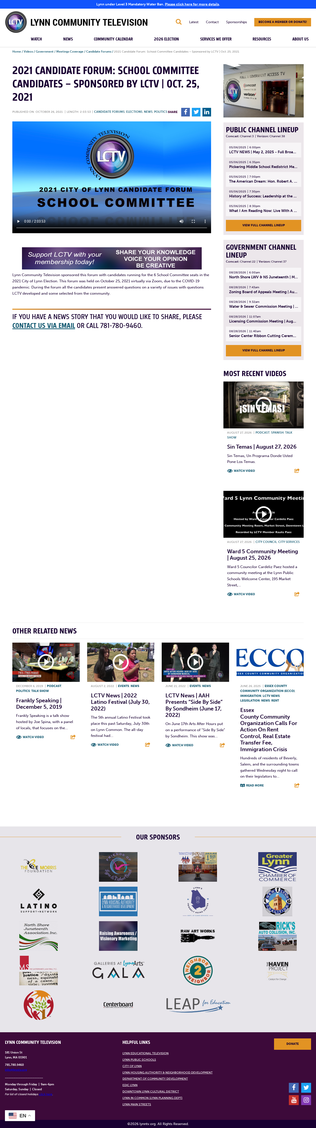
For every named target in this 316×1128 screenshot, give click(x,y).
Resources (262, 39)
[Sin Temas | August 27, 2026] (263, 405)
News (68, 39)
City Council (266, 542)
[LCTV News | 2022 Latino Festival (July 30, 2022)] (121, 662)
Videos (28, 51)
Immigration (250, 696)
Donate (292, 1044)
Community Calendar (113, 39)
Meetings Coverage (69, 51)
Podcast (263, 432)
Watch (36, 39)
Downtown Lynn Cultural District (150, 1091)
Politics (160, 112)
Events (123, 686)
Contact (212, 22)
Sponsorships (236, 22)
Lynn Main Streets (136, 1104)
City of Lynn (132, 1066)
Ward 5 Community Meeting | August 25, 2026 (262, 554)
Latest (193, 22)
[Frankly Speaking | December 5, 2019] (46, 662)
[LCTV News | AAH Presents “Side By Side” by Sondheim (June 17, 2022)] (195, 662)
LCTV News (271, 696)
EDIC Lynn (130, 1085)
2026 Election (166, 39)
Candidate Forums (98, 51)
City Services (289, 542)
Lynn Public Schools (139, 1059)
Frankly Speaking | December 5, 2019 (39, 703)
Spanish (277, 432)
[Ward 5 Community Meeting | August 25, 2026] (263, 514)
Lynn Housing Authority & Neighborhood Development (167, 1072)
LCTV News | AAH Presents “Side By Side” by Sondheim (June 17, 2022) (194, 705)
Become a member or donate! (282, 22)
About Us (300, 39)
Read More (255, 785)
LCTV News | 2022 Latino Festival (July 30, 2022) (120, 702)
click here (45, 1094)
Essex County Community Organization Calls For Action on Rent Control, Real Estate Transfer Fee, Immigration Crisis (268, 729)
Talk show (40, 691)
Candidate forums (109, 112)
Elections (134, 112)
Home (16, 51)
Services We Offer (216, 39)
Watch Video (244, 471)
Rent (275, 700)
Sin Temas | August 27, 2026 (261, 446)
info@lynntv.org (16, 1069)
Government (45, 51)
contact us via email (43, 325)
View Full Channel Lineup (263, 225)
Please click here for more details (192, 4)
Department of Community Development (155, 1078)
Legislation (250, 700)
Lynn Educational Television (145, 1053)
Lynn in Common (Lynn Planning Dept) (152, 1098)
